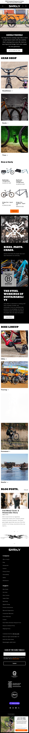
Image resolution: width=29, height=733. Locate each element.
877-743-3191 (16, 633)
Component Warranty (8, 613)
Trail (3, 422)
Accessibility (6, 574)
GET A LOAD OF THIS (14, 50)
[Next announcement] (26, 1)
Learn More (9, 317)
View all (14, 211)
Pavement (4, 451)
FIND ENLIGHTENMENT (21, 730)
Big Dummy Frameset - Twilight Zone (20, 181)
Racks (4, 123)
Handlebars (6, 91)
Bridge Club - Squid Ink (7, 203)
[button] (2, 6)
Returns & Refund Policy (9, 625)
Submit (14, 663)
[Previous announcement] (2, 1)
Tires (4, 155)
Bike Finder (5, 589)
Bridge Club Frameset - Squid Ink (20, 203)
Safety (4, 577)
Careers (4, 568)
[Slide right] (17, 531)
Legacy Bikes (6, 598)
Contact (4, 619)
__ (14, 543)
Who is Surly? (6, 559)
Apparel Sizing (6, 604)
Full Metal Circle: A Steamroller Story (10, 512)
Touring (4, 390)
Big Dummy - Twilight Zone (6, 180)
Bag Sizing (5, 601)
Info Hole (5, 592)
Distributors (6, 580)
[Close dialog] (27, 717)
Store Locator (6, 595)
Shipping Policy (6, 628)
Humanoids (5, 565)
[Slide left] (11, 531)
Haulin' (4, 482)
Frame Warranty (7, 616)
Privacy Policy (6, 571)
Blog (4, 562)
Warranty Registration (8, 610)
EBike (3, 359)
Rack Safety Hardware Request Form (12, 622)
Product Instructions (8, 607)
